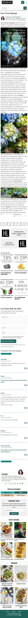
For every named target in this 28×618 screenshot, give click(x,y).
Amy (11, 16)
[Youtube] (22, 483)
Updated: (18, 18)
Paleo (20, 492)
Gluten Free (7, 492)
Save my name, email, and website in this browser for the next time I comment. (13, 337)
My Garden (11, 10)
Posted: (7, 18)
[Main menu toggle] (22, 2)
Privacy (20, 611)
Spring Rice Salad (21, 584)
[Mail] (6, 483)
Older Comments (6, 353)
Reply (25, 368)
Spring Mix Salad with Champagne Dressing (7, 584)
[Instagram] (10, 483)
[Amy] (3, 18)
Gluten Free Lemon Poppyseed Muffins (7, 606)
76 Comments (17, 16)
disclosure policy (22, 19)
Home (2, 10)
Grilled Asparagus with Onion (21, 606)
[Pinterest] (13, 483)
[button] (26, 2)
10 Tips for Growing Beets (6, 297)
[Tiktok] (15, 483)
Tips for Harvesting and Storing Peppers (6, 273)
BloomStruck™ (18, 181)
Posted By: (7, 16)
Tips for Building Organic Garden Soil (20, 298)
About (7, 611)
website (8, 207)
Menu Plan (7, 495)
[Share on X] (10, 224)
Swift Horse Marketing (14, 614)
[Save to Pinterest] (17, 224)
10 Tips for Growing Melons (21, 273)
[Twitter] (20, 483)
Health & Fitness (21, 495)
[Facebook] (8, 483)
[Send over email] (24, 224)
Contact (14, 611)
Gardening (6, 10)
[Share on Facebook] (4, 224)
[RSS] (17, 483)
